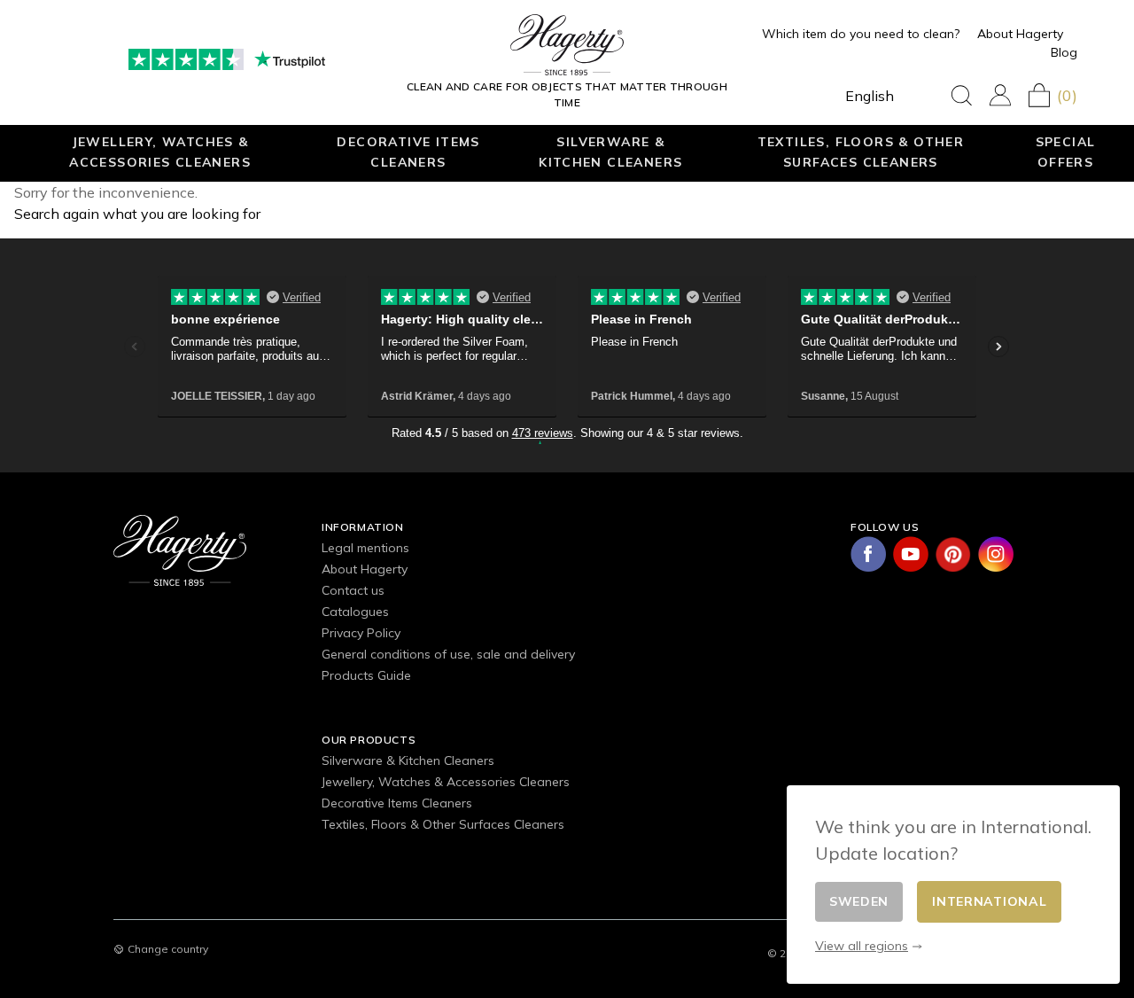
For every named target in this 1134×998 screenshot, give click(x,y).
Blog (1064, 52)
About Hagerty (1020, 34)
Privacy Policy (361, 633)
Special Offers (1066, 151)
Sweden (859, 901)
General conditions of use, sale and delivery (448, 654)
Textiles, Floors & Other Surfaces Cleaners (861, 151)
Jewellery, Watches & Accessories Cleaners (160, 151)
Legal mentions (365, 548)
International (989, 901)
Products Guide (366, 675)
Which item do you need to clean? (860, 34)
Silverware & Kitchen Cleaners (610, 151)
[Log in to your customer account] (1000, 95)
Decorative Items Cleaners (408, 151)
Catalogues (355, 612)
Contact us (353, 590)
